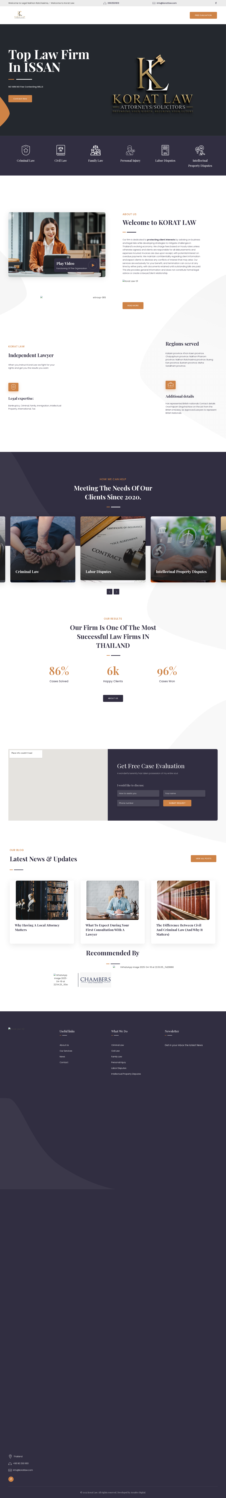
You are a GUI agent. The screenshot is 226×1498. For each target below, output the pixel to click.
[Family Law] (95, 150)
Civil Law (61, 160)
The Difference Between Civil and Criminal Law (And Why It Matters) (179, 929)
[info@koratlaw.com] (10, 1470)
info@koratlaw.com (23, 1470)
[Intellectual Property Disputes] (200, 150)
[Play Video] (92, 265)
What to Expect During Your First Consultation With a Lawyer (107, 929)
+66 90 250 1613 (21, 1463)
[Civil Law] (61, 150)
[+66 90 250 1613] (10, 1463)
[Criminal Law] (26, 150)
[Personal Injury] (130, 150)
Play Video (65, 263)
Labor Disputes (165, 160)
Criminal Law (26, 160)
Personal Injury (130, 160)
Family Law (95, 160)
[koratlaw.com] (19, 15)
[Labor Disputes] (165, 150)
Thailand (18, 1456)
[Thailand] (10, 1456)
